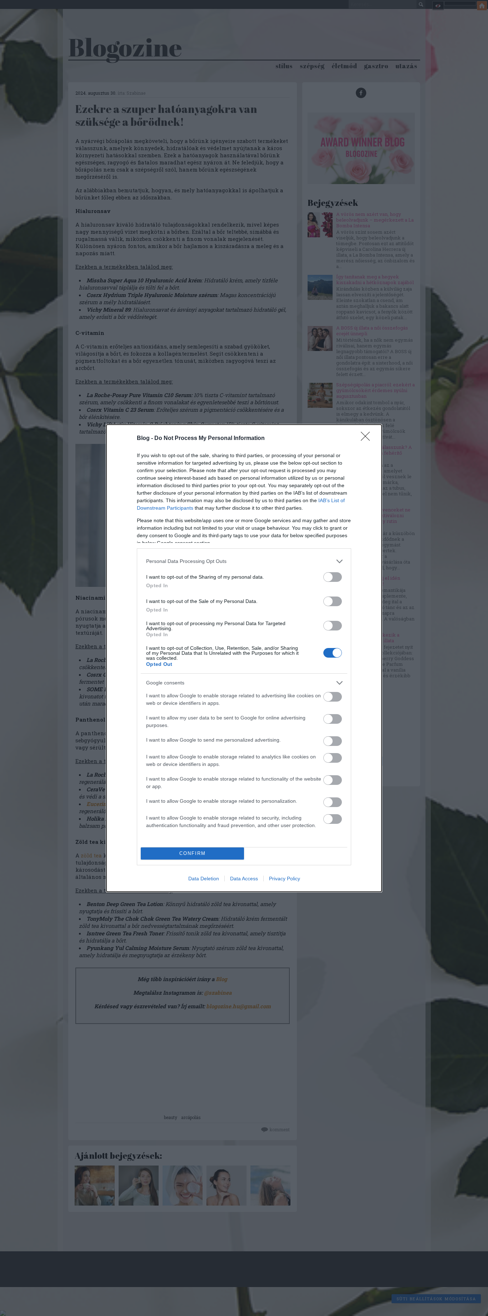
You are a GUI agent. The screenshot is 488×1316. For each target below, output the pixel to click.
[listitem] (244, 561)
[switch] (332, 577)
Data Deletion (203, 878)
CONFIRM (192, 853)
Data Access (244, 878)
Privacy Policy (284, 878)
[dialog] (244, 658)
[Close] (367, 438)
